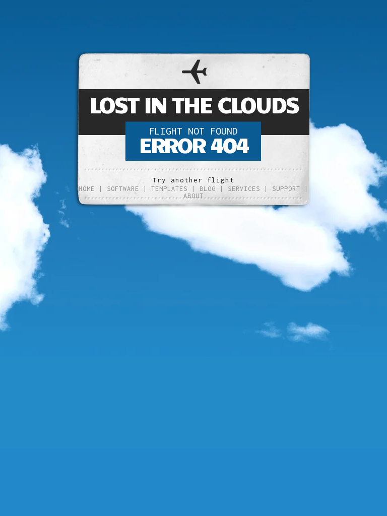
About (193, 196)
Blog (208, 188)
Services (244, 188)
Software (123, 188)
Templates (169, 188)
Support (286, 188)
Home (87, 188)
